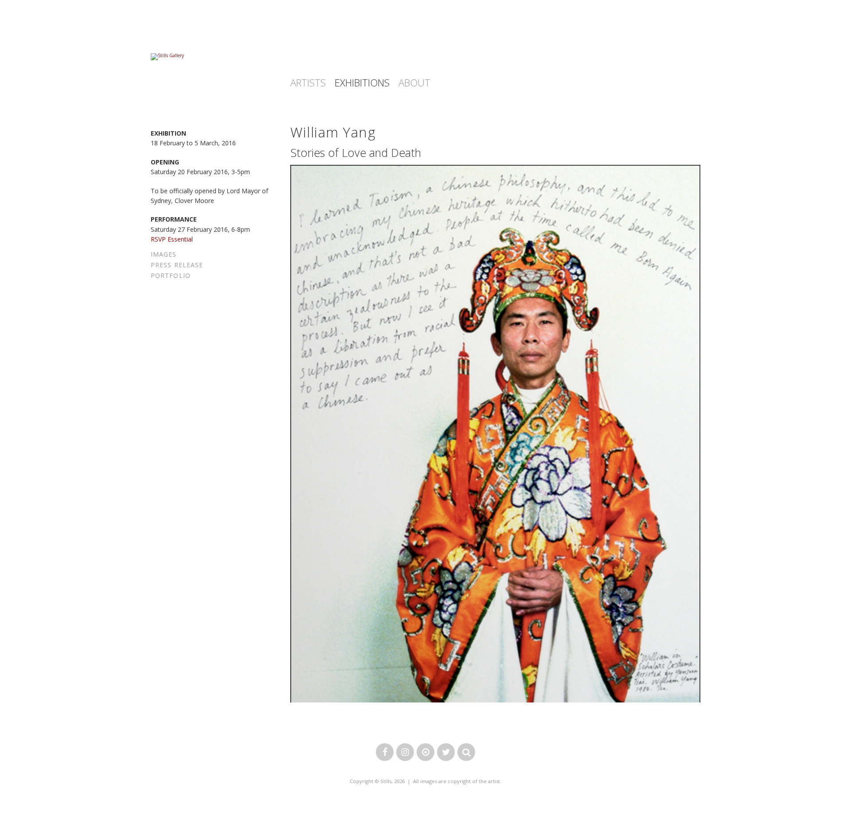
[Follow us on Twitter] (446, 753)
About (414, 82)
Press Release (177, 265)
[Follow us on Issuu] (425, 753)
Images (164, 254)
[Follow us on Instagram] (405, 753)
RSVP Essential (172, 239)
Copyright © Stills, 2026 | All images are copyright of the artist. (425, 781)
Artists (308, 82)
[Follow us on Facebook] (385, 753)
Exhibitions (362, 82)
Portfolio (171, 275)
